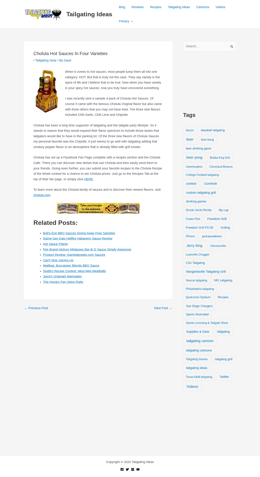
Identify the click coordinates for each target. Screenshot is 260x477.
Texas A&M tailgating (199, 376)
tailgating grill (223, 359)
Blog (122, 7)
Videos (220, 7)
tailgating (223, 331)
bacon (190, 130)
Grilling (225, 227)
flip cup (223, 210)
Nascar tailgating (196, 280)
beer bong (207, 139)
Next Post (163, 308)
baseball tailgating (213, 130)
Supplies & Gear (197, 331)
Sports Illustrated (197, 314)
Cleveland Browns (221, 166)
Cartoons (202, 7)
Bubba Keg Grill (220, 157)
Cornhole (210, 183)
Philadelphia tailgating (200, 288)
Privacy (124, 21)
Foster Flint (193, 218)
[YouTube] (138, 469)
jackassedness (212, 236)
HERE (88, 179)
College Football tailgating (202, 174)
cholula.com (41, 195)
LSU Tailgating (195, 263)
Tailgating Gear (46, 60)
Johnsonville (218, 245)
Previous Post (36, 308)
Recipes (155, 7)
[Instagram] (132, 469)
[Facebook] (122, 469)
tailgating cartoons (199, 350)
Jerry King (194, 246)
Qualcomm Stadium (198, 297)
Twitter (224, 377)
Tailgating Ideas (89, 14)
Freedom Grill (217, 219)
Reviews (138, 7)
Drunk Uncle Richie (199, 210)
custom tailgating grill (201, 192)
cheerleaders (194, 166)
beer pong (194, 157)
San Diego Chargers (199, 306)
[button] (131, 21)
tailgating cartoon (199, 341)
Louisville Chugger (197, 254)
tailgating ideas (196, 368)
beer (189, 139)
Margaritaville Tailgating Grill (206, 271)
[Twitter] (127, 469)
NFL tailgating (223, 280)
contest (191, 183)
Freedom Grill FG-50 (199, 227)
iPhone (190, 236)
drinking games (196, 201)
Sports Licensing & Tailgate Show (207, 322)
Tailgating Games (197, 359)
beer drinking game (198, 148)
